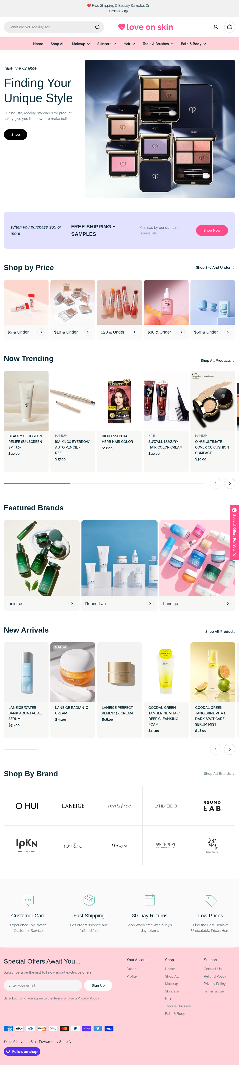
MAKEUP (61, 435)
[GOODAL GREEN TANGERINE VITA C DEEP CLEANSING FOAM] (166, 672)
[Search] (97, 27)
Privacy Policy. (89, 998)
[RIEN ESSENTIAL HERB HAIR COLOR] (119, 401)
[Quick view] (41, 381)
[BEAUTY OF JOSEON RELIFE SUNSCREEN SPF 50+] (26, 401)
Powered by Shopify (55, 1042)
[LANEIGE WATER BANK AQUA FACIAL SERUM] (26, 672)
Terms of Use (63, 998)
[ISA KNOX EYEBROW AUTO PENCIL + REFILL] (72, 401)
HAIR (151, 435)
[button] (234, 532)
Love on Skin (26, 1042)
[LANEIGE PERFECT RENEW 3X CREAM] (119, 672)
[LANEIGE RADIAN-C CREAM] (72, 672)
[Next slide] (229, 483)
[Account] (215, 27)
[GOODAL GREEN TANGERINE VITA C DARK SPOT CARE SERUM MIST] (212, 672)
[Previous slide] (215, 483)
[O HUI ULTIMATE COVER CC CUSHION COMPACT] (212, 401)
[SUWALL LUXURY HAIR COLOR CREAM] (166, 401)
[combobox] (54, 27)
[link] (26, 806)
